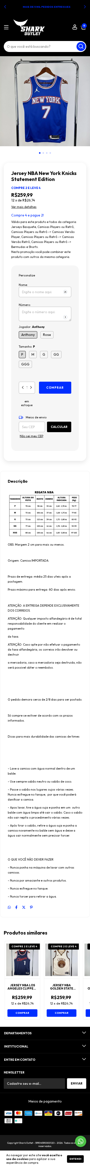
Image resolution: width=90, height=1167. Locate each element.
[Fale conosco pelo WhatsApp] (80, 1141)
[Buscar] (81, 46)
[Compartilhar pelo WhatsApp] (9, 907)
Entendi (75, 1159)
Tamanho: (27, 346)
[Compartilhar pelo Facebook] (16, 907)
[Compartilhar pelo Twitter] (24, 907)
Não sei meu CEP (31, 436)
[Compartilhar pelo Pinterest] (31, 907)
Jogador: (31, 327)
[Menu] (7, 27)
